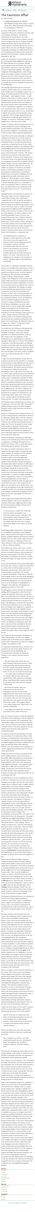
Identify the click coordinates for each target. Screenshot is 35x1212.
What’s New (5, 1186)
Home (3, 1199)
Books (3, 1172)
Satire (3, 1179)
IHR (14, 10)
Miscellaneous (6, 1178)
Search (4, 1196)
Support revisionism (21, 1203)
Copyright (4, 1191)
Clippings (4, 1174)
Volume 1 (22, 10)
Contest (4, 1176)
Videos (4, 1181)
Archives (8, 10)
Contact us (11, 1203)
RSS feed (4, 1187)
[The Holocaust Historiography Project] (17, 3)
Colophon (4, 1189)
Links (3, 1197)
